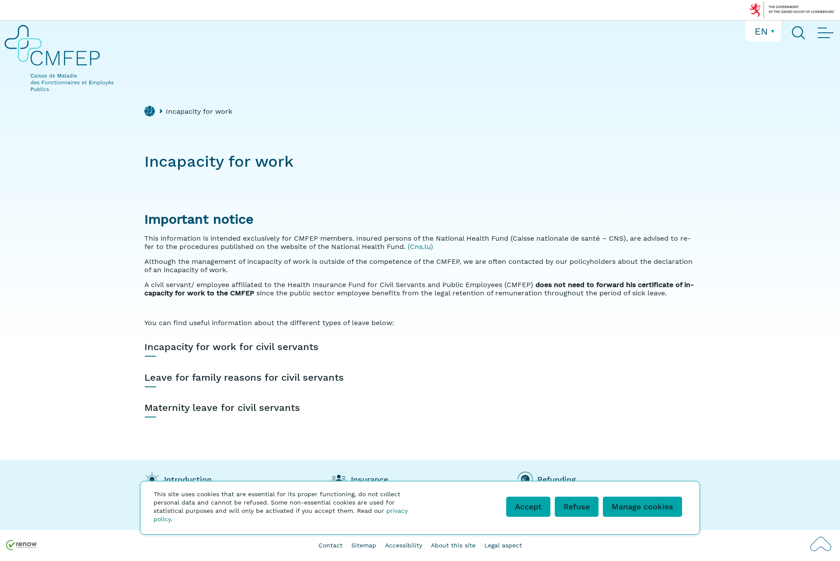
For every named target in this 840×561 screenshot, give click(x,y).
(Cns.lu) (420, 246)
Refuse (577, 506)
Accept (528, 506)
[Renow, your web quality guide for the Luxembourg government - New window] (21, 546)
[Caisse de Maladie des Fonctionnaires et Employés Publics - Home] (61, 58)
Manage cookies (642, 506)
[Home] (149, 111)
